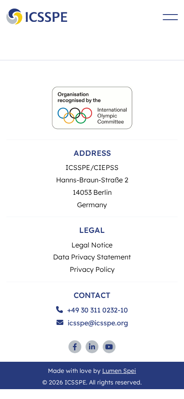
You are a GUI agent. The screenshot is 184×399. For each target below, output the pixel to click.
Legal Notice (92, 244)
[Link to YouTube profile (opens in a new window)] (109, 346)
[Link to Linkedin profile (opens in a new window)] (92, 346)
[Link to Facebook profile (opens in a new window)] (74, 346)
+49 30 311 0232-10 (97, 310)
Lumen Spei (119, 370)
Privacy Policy (92, 269)
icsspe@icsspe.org (98, 323)
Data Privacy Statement (92, 256)
